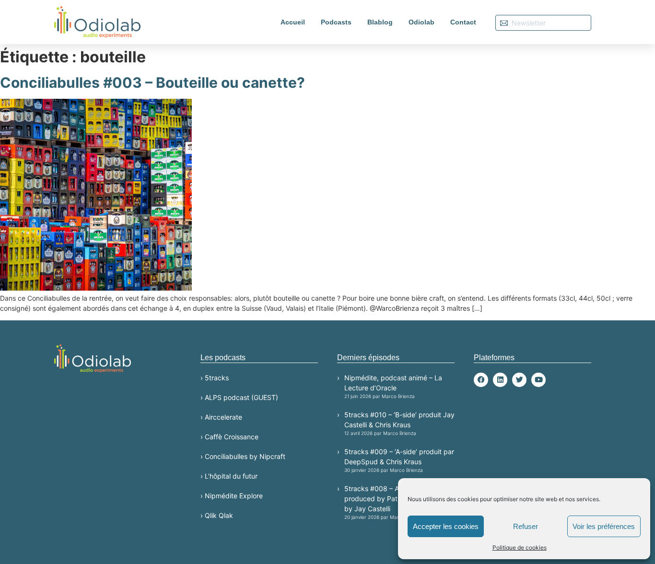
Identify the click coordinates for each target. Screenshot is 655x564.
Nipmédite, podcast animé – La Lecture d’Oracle (393, 386)
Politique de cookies (519, 547)
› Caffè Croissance (229, 437)
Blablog (380, 22)
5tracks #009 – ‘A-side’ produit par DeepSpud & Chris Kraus (399, 460)
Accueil (293, 22)
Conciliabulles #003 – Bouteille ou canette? (152, 82)
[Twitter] (519, 380)
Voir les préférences (604, 526)
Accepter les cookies (446, 526)
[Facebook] (481, 380)
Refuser (525, 526)
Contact (463, 22)
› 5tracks (214, 378)
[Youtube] (538, 380)
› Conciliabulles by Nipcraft (242, 456)
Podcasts (336, 22)
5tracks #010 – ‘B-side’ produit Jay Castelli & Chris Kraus (399, 423)
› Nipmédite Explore (231, 496)
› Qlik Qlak (216, 515)
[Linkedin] (500, 380)
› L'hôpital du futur (228, 476)
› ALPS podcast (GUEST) (239, 397)
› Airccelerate (221, 417)
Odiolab (421, 22)
